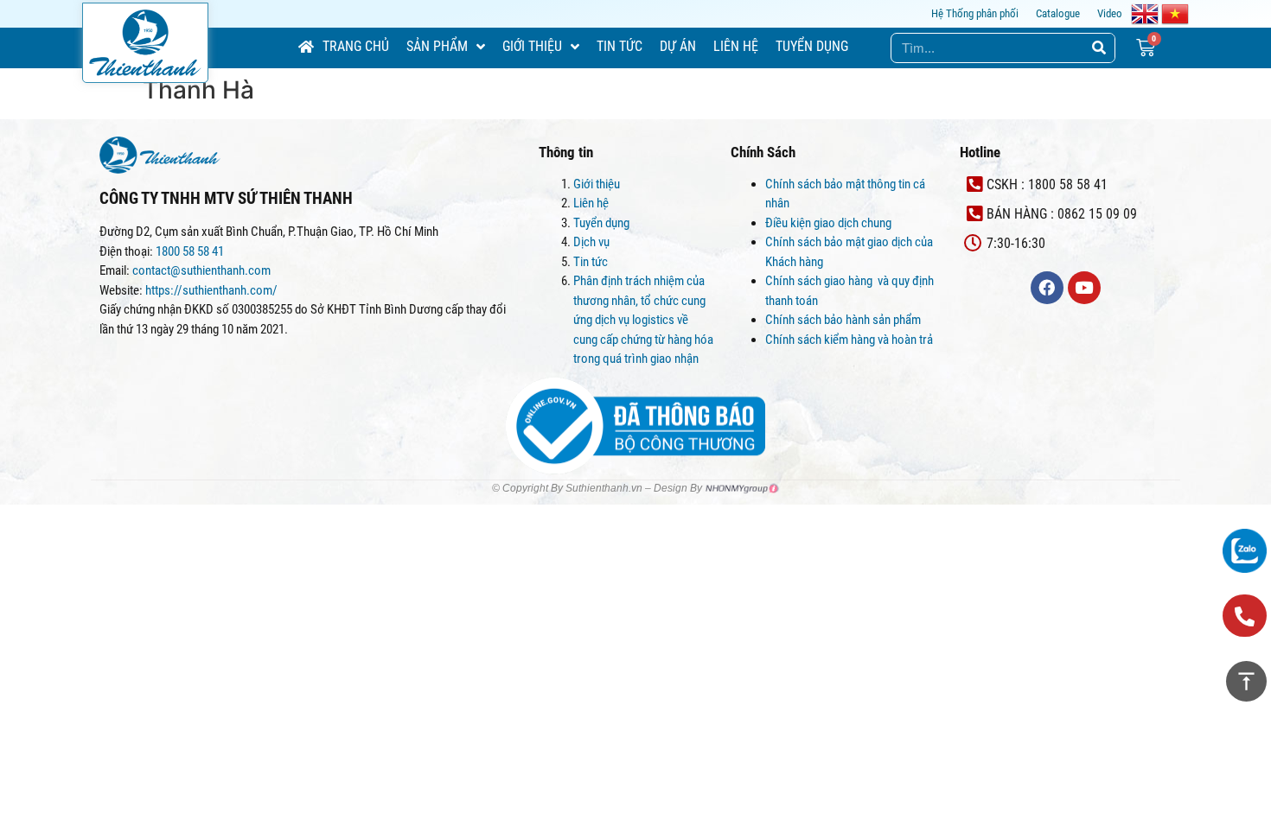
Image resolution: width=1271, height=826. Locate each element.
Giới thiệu (596, 184)
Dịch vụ (591, 242)
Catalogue (1058, 13)
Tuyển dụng (601, 223)
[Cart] (1145, 48)
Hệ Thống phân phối (975, 13)
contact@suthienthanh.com (200, 270)
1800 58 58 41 (191, 251)
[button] (1245, 615)
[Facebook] (1047, 287)
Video (1109, 13)
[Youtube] (1084, 287)
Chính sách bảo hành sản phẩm (844, 319)
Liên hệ (591, 203)
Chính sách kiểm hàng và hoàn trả (850, 339)
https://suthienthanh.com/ (211, 290)
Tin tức (590, 262)
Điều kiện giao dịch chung (828, 223)
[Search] (1099, 48)
